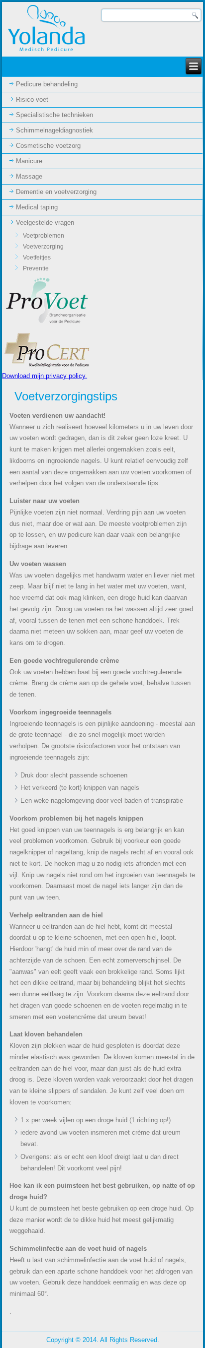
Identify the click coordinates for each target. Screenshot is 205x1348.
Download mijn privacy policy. (44, 376)
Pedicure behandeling (47, 84)
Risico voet (32, 99)
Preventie (36, 268)
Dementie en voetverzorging (56, 191)
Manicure (29, 161)
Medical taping (37, 207)
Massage (29, 176)
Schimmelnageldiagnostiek (54, 130)
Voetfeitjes (37, 257)
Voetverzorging (43, 246)
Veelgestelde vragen (45, 222)
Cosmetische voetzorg (48, 145)
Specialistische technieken (54, 115)
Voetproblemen (43, 235)
